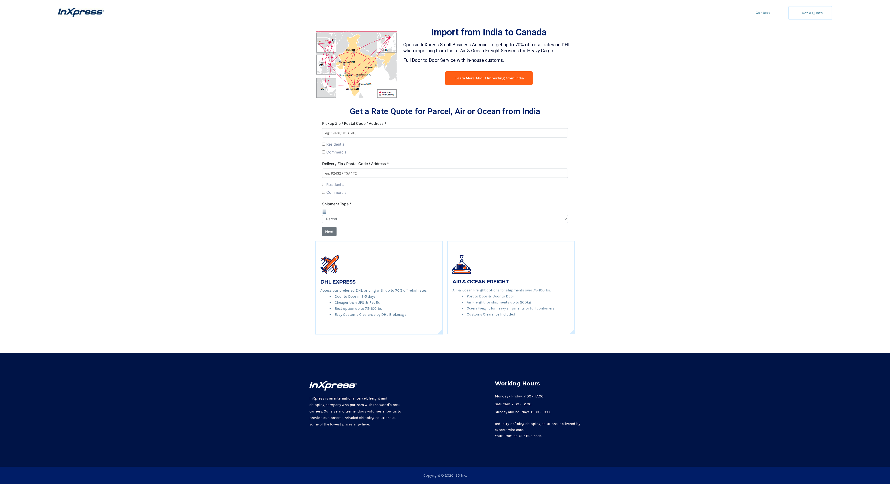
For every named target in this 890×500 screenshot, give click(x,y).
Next (329, 231)
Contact (763, 12)
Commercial (336, 152)
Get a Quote (812, 13)
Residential (335, 144)
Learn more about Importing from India (489, 78)
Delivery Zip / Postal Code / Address (355, 163)
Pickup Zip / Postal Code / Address (354, 123)
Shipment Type (336, 204)
